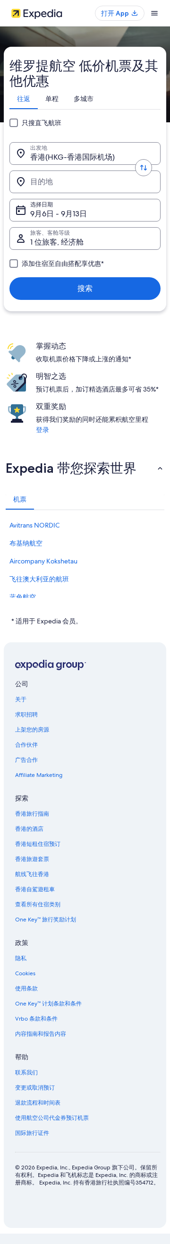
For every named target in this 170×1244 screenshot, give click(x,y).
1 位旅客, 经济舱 (57, 242)
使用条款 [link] (26, 988)
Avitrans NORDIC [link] (34, 525)
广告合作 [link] (26, 760)
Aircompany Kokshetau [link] (43, 561)
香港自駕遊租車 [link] (35, 889)
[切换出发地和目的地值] (143, 167)
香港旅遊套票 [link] (32, 859)
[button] (85, 468)
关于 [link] (20, 699)
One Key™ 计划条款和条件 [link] (48, 1003)
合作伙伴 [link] (26, 745)
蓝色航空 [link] (22, 597)
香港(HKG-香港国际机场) (72, 157)
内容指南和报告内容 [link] (40, 1034)
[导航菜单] (154, 13)
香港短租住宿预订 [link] (37, 844)
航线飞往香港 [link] (32, 874)
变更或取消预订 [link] (35, 1087)
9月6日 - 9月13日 (58, 214)
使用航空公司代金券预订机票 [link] (52, 1118)
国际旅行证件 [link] (32, 1133)
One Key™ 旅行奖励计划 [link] (45, 919)
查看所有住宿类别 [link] (37, 904)
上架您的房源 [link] (32, 729)
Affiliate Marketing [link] (38, 775)
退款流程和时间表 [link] (37, 1103)
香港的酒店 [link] (29, 829)
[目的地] (85, 181)
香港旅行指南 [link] (32, 814)
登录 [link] (42, 430)
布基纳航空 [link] (25, 543)
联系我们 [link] (26, 1072)
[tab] (23, 98)
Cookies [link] (25, 973)
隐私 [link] (20, 958)
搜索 (85, 288)
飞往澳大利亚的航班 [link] (39, 579)
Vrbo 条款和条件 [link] (36, 1018)
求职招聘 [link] (26, 714)
